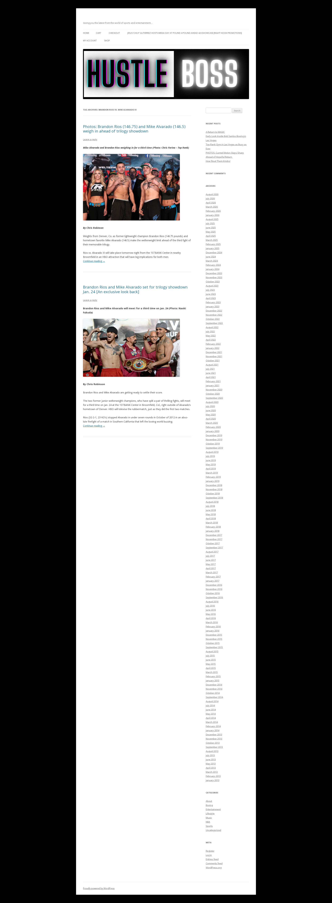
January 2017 (212, 580)
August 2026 (212, 194)
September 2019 (214, 447)
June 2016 (211, 609)
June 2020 (211, 410)
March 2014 (212, 722)
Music (209, 817)
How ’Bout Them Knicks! (218, 161)
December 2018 (214, 485)
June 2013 (211, 759)
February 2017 (213, 576)
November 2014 (214, 688)
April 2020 (211, 418)
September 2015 (214, 647)
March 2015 (212, 672)
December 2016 (214, 584)
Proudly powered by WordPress (98, 888)
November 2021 (214, 356)
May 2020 (211, 414)
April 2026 (211, 202)
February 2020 (213, 427)
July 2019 (210, 456)
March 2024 (212, 260)
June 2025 (211, 227)
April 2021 (211, 377)
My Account (90, 40)
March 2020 (212, 422)
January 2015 (212, 680)
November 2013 (214, 738)
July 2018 (210, 506)
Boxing (209, 805)
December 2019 (214, 435)
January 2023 (212, 306)
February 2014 (213, 726)
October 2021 (213, 360)
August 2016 (212, 601)
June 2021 (211, 373)
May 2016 (211, 614)
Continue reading (94, 261)
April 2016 (211, 618)
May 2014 (211, 713)
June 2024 (211, 256)
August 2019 (212, 451)
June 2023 (211, 294)
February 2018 (213, 526)
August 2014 (212, 701)
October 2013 (213, 742)
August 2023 (212, 285)
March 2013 (212, 771)
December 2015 (214, 634)
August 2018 (212, 501)
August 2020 (212, 402)
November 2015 (214, 638)
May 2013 (211, 763)
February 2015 (213, 676)
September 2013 (214, 747)
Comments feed (214, 863)
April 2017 (211, 568)
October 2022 (213, 319)
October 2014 (213, 693)
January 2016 (212, 630)
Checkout (114, 33)
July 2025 (210, 223)
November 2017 (214, 539)
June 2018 (211, 510)
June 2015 (211, 659)
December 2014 (214, 684)
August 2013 (212, 751)
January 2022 (212, 348)
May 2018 (211, 514)
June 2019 (211, 460)
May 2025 (211, 231)
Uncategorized (213, 830)
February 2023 (213, 302)
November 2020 (214, 389)
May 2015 (211, 663)
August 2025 (212, 219)
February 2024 (213, 264)
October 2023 (213, 281)
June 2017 (211, 560)
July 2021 (210, 368)
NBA (208, 821)
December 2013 (214, 734)
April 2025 (211, 235)
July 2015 (210, 655)
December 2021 (214, 352)
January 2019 (212, 481)
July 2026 (210, 198)
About (209, 801)
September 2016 (214, 597)
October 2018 (213, 493)
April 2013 (211, 767)
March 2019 (212, 472)
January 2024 (212, 269)
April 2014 (211, 717)
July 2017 (210, 555)
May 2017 (211, 564)
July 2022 (210, 331)
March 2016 (212, 622)
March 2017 (212, 572)
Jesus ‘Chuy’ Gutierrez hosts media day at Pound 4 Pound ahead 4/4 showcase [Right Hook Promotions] (184, 33)
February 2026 (213, 210)
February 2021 (213, 381)
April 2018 (211, 518)
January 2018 (212, 530)
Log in (209, 855)
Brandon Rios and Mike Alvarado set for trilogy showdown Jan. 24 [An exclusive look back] (135, 289)
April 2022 (211, 339)
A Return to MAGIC (215, 132)
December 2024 (214, 252)
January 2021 (212, 385)
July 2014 (210, 705)
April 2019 (211, 468)
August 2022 (212, 327)
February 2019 (213, 476)
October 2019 (213, 443)
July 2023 (210, 289)
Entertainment (213, 809)
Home (86, 33)
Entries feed (212, 859)
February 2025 (213, 244)
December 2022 (214, 310)
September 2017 (214, 547)
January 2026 (212, 215)
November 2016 (214, 589)
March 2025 (212, 240)
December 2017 (214, 535)
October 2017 (213, 543)
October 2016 (213, 593)
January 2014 (212, 730)
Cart (98, 33)
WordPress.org (214, 867)
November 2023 (214, 277)
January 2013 (212, 780)
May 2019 (211, 464)
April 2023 (211, 298)
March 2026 (212, 206)
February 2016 (213, 626)
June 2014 (211, 709)
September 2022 (214, 323)
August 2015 (212, 651)
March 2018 (212, 522)
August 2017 (212, 551)
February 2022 (213, 343)
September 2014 (214, 697)
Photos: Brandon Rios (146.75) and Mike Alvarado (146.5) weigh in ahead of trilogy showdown (134, 129)
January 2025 (212, 248)
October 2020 (213, 393)
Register (210, 850)
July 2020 (210, 406)
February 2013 (213, 776)
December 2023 (214, 273)
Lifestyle (210, 813)
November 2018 (214, 489)
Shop (107, 40)
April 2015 (211, 668)
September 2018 (214, 497)
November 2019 (214, 439)
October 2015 (213, 643)
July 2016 (210, 605)
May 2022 (211, 335)
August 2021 (212, 364)
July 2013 (210, 755)
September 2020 (214, 397)
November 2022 (214, 314)
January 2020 (212, 431)
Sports (209, 826)
